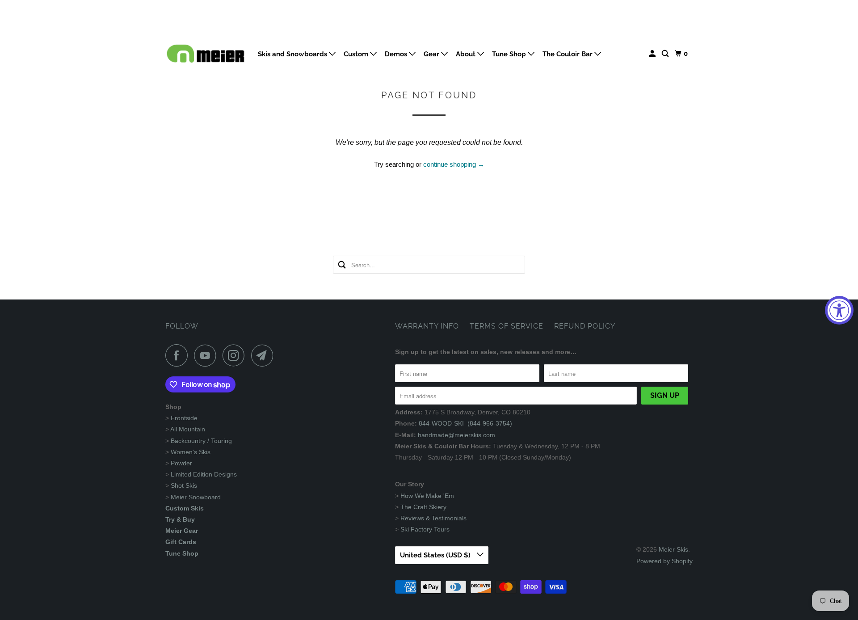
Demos (397, 54)
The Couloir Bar (568, 54)
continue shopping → (453, 164)
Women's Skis (190, 452)
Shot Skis (184, 485)
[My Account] (653, 54)
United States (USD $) (436, 555)
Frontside (184, 418)
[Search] (666, 54)
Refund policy (584, 326)
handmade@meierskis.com (456, 435)
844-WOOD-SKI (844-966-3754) (465, 423)
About (466, 54)
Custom (357, 54)
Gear (432, 54)
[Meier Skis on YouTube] (207, 355)
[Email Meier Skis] (264, 355)
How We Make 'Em (427, 495)
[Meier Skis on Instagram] (236, 355)
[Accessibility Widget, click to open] (839, 310)
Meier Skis (673, 549)
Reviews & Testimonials (433, 518)
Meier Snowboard (196, 497)
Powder (181, 463)
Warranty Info (427, 326)
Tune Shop (510, 54)
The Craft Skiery (423, 506)
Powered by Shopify (664, 561)
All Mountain (187, 429)
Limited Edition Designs (204, 474)
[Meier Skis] (205, 57)
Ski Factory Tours (425, 529)
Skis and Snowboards (293, 54)
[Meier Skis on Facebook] (178, 355)
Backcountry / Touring (201, 440)
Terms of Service (506, 326)
